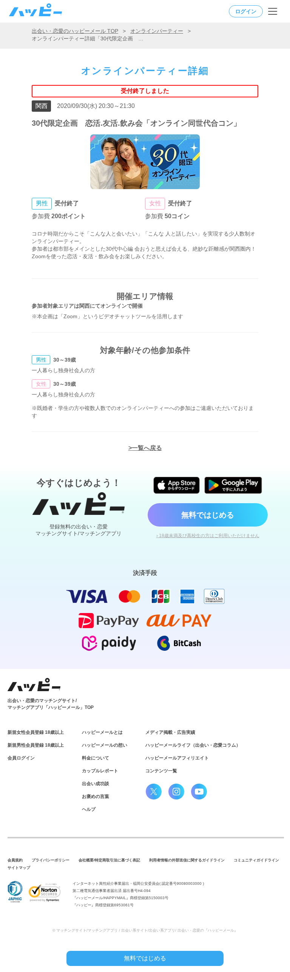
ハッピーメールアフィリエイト (177, 758)
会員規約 (15, 860)
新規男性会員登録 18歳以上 (36, 745)
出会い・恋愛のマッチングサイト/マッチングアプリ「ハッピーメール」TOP (51, 704)
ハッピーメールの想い (104, 745)
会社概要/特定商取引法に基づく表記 (109, 860)
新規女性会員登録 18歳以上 (36, 732)
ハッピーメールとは (102, 732)
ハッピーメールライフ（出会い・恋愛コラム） (193, 745)
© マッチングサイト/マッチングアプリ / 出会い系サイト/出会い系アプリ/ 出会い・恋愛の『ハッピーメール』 (145, 930)
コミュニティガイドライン (256, 860)
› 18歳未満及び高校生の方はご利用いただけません (207, 535)
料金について (95, 758)
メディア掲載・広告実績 (170, 732)
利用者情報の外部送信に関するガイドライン (187, 860)
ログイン (245, 11)
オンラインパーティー (156, 31)
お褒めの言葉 (95, 796)
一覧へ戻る (147, 448)
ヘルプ (89, 809)
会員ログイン (21, 758)
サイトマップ (19, 868)
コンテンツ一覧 (161, 770)
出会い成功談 (95, 783)
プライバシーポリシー (50, 860)
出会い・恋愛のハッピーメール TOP (75, 31)
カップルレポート (100, 770)
